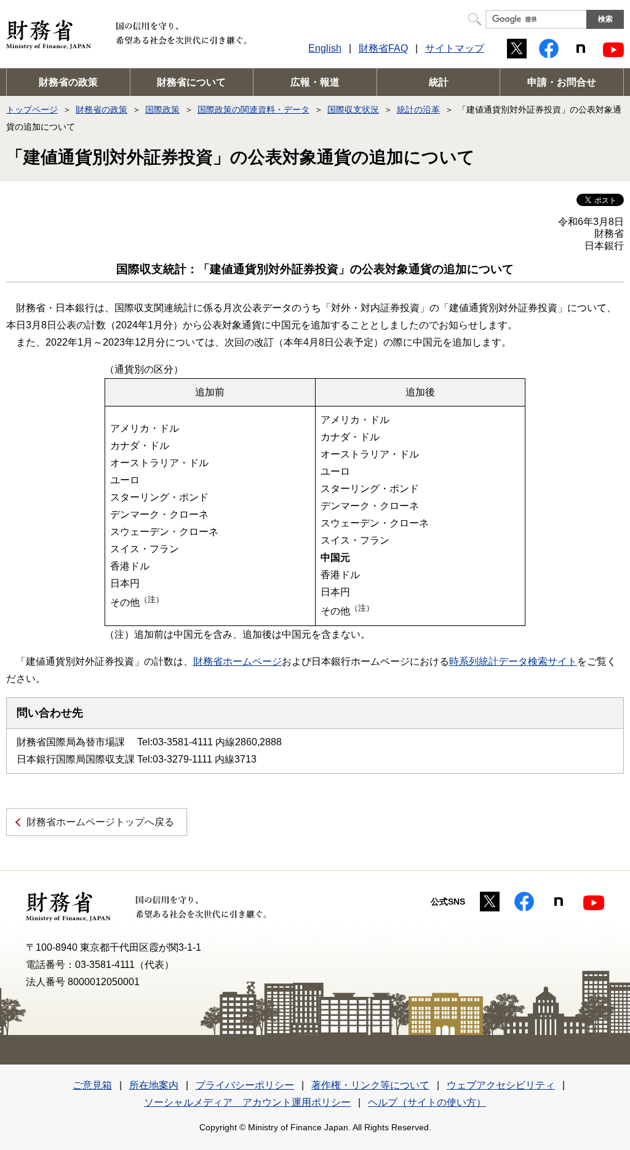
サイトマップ (454, 48)
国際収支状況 (353, 109)
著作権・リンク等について (370, 1085)
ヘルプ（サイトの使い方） (427, 1102)
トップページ (32, 109)
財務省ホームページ (237, 661)
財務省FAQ (383, 48)
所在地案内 (153, 1085)
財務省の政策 (68, 82)
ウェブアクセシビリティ (501, 1085)
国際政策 (162, 109)
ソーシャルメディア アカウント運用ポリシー (247, 1102)
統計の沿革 (418, 109)
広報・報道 (315, 82)
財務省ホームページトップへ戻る (100, 822)
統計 (439, 82)
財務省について (191, 82)
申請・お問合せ (561, 82)
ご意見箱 (92, 1085)
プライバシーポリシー (245, 1085)
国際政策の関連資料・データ (253, 109)
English (324, 48)
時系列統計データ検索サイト (513, 661)
